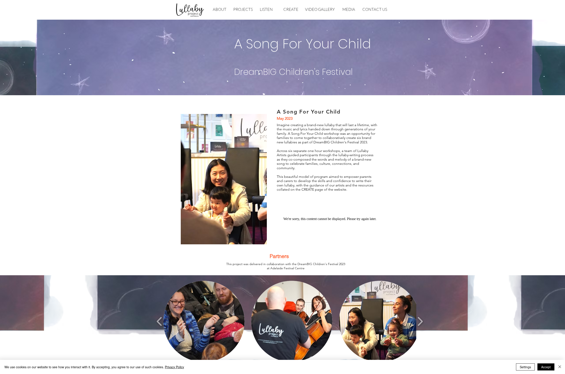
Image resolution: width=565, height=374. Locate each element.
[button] (204, 321)
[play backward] (159, 321)
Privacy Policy (174, 367)
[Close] (559, 366)
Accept (546, 367)
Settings (525, 367)
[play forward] (420, 321)
